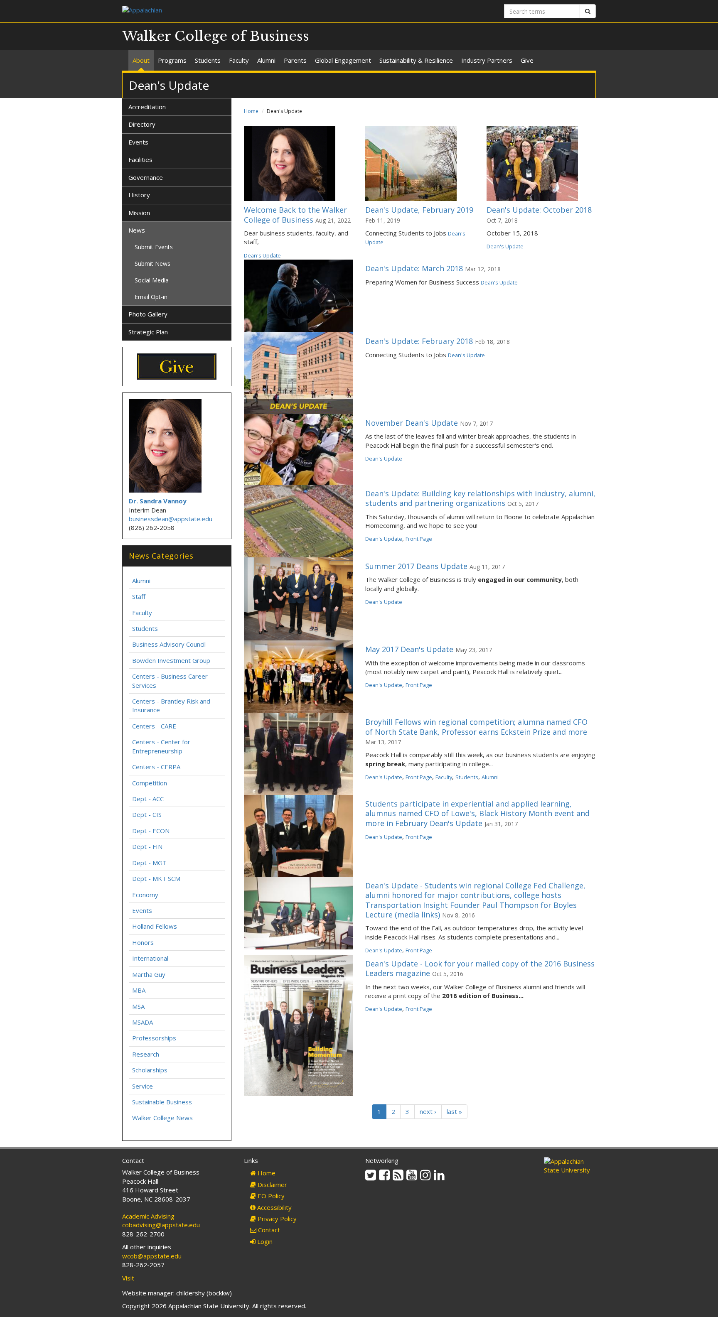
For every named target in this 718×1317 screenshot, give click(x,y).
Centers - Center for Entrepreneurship (161, 746)
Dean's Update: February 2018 (419, 341)
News (136, 230)
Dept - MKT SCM (156, 878)
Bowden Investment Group (171, 660)
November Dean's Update (411, 423)
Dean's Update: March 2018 (414, 268)
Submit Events (154, 247)
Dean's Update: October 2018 (539, 210)
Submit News (152, 263)
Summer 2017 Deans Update (416, 566)
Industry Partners (486, 60)
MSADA (142, 1022)
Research (145, 1054)
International (150, 958)
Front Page (419, 538)
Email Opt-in (151, 297)
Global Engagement (343, 60)
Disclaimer (271, 1184)
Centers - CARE (154, 726)
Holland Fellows (154, 926)
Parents (295, 60)
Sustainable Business (162, 1102)
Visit (128, 1278)
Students (208, 60)
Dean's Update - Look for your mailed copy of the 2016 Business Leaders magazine (480, 968)
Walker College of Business (215, 36)
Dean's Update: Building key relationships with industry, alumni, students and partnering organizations (480, 498)
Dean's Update (262, 255)
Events (138, 142)
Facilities (140, 159)
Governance (145, 177)
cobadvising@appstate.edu (161, 1225)
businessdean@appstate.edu (170, 519)
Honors (143, 942)
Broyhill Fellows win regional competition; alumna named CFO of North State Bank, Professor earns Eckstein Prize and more (476, 726)
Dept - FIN (147, 846)
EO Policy (270, 1196)
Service (142, 1086)
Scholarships (149, 1070)
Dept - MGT (149, 862)
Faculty (239, 60)
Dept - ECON (151, 830)
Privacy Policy (276, 1218)
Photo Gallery (147, 314)
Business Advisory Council (169, 644)
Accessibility (274, 1207)
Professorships (154, 1038)
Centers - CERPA (156, 767)
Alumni (266, 60)
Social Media (152, 280)
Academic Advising (148, 1216)
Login (264, 1241)
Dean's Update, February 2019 (419, 210)
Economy (145, 894)
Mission (139, 212)
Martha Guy (148, 974)
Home (251, 111)
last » (454, 1111)
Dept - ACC (148, 799)
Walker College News (162, 1117)
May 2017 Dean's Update (409, 649)
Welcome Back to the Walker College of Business (295, 214)
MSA (138, 1006)
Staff (138, 596)
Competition (149, 783)
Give (527, 60)
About (141, 60)
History (139, 195)
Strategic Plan (148, 332)
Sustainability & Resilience (416, 60)
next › (428, 1111)
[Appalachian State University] (237, 11)
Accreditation (147, 107)
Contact (268, 1230)
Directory (141, 124)
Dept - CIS (147, 814)
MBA (138, 990)
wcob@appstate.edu (152, 1256)
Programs (172, 60)
